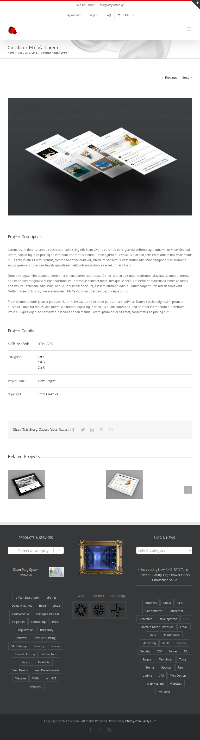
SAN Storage (19, 646)
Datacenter (175, 611)
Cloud (167, 603)
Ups (180, 667)
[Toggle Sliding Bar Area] (195, 4)
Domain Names (22, 605)
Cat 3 (41, 362)
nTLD (165, 643)
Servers (55, 646)
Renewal (21, 638)
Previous (171, 77)
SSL (186, 651)
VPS (161, 675)
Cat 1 (41, 357)
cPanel (51, 597)
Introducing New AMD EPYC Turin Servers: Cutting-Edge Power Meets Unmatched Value (165, 574)
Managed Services (47, 613)
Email (42, 605)
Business (151, 603)
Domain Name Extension (157, 627)
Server (173, 651)
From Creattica (48, 394)
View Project (46, 381)
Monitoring (38, 622)
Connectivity (153, 611)
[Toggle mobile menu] (189, 29)
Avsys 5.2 (149, 721)
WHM (35, 678)
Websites (176, 683)
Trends (150, 667)
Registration (26, 630)
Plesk (55, 622)
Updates (166, 667)
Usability (44, 662)
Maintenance (20, 613)
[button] (12, 490)
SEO (159, 651)
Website (20, 678)
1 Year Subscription (27, 597)
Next (185, 77)
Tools (182, 659)
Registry (181, 643)
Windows (36, 686)
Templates (166, 659)
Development (168, 619)
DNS (186, 619)
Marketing (149, 643)
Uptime (147, 675)
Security (39, 646)
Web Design (20, 670)
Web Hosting (155, 683)
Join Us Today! (85, 5)
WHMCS (51, 678)
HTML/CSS (45, 344)
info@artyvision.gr (111, 5)
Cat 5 (41, 367)
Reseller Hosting (44, 638)
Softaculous (49, 654)
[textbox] (36, 550)
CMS (180, 603)
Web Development (47, 670)
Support (27, 662)
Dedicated (145, 619)
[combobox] (36, 550)
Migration (18, 622)
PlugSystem (133, 721)
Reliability (46, 630)
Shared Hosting (25, 654)
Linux (56, 605)
